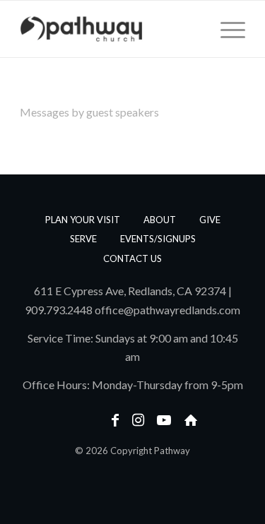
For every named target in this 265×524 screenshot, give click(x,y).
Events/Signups (158, 238)
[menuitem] (225, 29)
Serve (83, 238)
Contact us (132, 258)
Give (209, 219)
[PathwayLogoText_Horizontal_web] (110, 29)
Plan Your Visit (82, 219)
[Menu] (225, 29)
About (159, 219)
